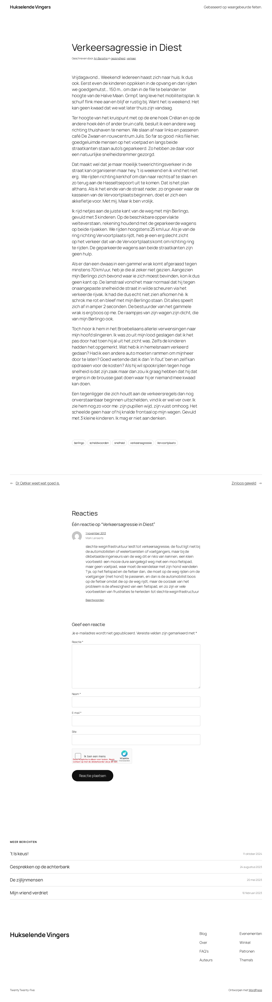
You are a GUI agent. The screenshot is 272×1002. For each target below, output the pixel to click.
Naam (76, 694)
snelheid (119, 443)
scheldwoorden (99, 443)
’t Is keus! (19, 853)
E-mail (76, 713)
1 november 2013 (96, 533)
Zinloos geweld (244, 483)
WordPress (255, 990)
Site (74, 731)
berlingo (79, 443)
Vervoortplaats (166, 443)
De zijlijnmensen (26, 879)
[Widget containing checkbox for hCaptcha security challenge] (102, 756)
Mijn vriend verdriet (29, 892)
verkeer (131, 58)
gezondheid (118, 58)
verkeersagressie (141, 443)
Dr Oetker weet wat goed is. (38, 483)
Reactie (77, 642)
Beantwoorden (95, 600)
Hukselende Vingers (30, 7)
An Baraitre (101, 58)
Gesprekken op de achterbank (40, 866)
